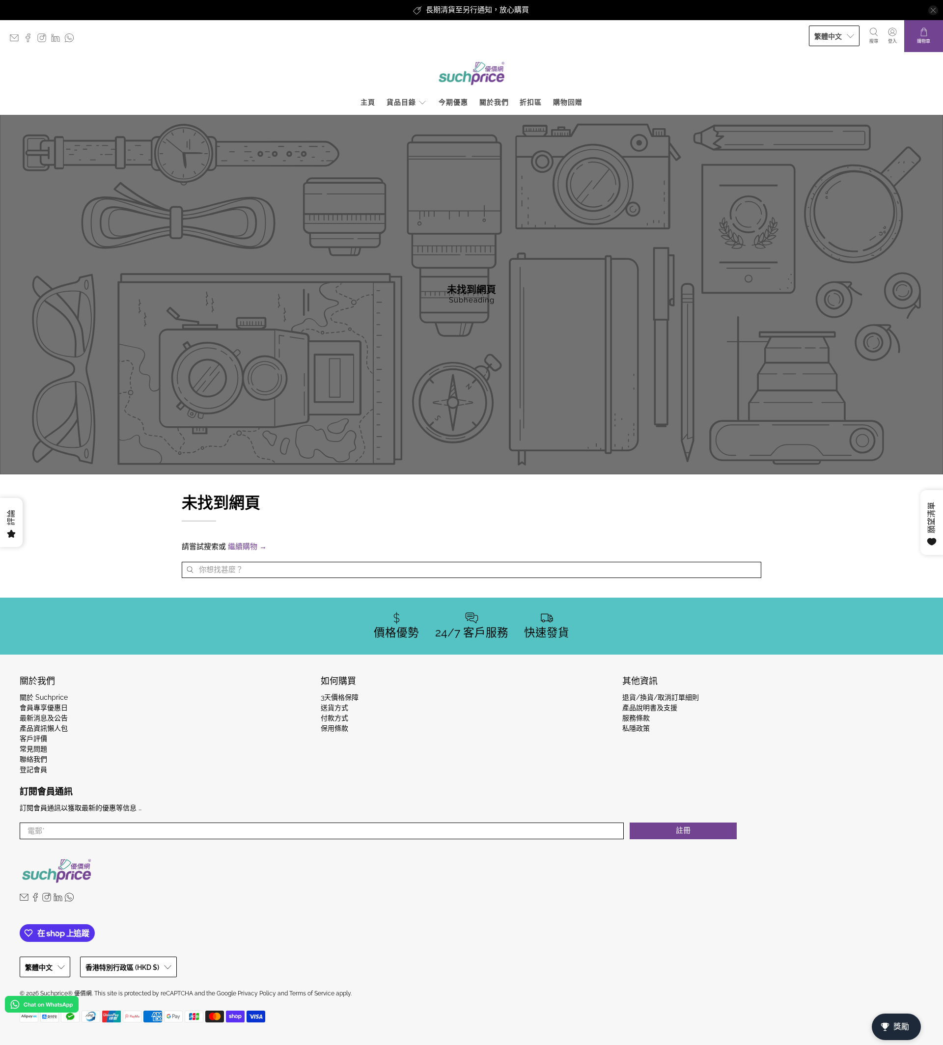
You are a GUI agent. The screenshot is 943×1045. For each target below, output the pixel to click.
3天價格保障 (340, 697)
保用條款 (334, 728)
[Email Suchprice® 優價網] (17, 40)
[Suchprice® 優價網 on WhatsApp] (72, 40)
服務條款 (636, 718)
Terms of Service (311, 993)
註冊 (683, 830)
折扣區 (531, 102)
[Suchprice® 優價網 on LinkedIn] (58, 40)
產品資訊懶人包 (44, 728)
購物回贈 (567, 102)
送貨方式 (334, 708)
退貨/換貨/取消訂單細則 (660, 697)
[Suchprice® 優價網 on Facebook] (30, 40)
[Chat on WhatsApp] (42, 1006)
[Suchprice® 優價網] (471, 73)
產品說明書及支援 (649, 708)
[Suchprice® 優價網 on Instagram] (44, 40)
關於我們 (494, 102)
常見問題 (33, 749)
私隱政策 (636, 728)
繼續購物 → (247, 546)
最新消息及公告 (44, 718)
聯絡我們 (33, 759)
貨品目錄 (401, 102)
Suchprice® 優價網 (66, 993)
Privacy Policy (257, 993)
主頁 (368, 102)
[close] (933, 10)
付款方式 (334, 718)
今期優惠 (453, 102)
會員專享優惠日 (44, 708)
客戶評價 (33, 738)
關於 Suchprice (44, 697)
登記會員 (33, 769)
